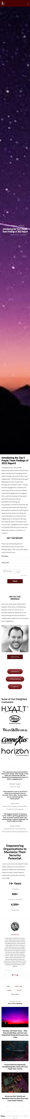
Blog (7, 225)
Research (14, 225)
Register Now (15, 657)
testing (19, 990)
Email (9, 1116)
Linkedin (25, 1116)
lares (8, 986)
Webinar (21, 225)
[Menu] (27, 4)
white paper (15, 994)
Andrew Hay (6, 234)
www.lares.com (8, 970)
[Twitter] (15, 975)
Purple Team (18, 986)
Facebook (15, 1116)
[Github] (12, 975)
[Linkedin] (17, 975)
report (9, 990)
